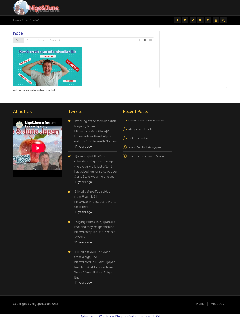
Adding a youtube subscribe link (34, 90)
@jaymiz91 (89, 197)
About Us (217, 304)
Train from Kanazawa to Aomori (146, 156)
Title (29, 40)
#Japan (104, 222)
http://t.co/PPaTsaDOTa (90, 202)
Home (17, 20)
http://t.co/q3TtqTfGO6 (90, 232)
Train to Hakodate (138, 138)
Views (41, 40)
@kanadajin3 (84, 156)
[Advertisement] (193, 59)
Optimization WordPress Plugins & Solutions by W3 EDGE (120, 316)
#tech (111, 232)
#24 (90, 267)
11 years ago (83, 146)
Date (18, 40)
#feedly (79, 237)
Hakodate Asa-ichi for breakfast (146, 120)
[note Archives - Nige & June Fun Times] (36, 7)
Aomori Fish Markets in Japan (144, 147)
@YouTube (94, 191)
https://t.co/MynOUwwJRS (92, 131)
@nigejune (89, 257)
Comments (55, 40)
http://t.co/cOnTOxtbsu (90, 262)
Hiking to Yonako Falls (140, 129)
